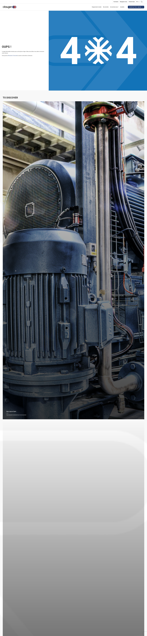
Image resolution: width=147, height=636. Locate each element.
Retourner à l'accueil (12, 55)
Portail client (132, 1)
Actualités (122, 7)
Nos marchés (106, 7)
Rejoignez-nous (123, 1)
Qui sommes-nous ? (114, 7)
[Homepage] (10, 7)
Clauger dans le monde (96, 7)
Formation (116, 1)
